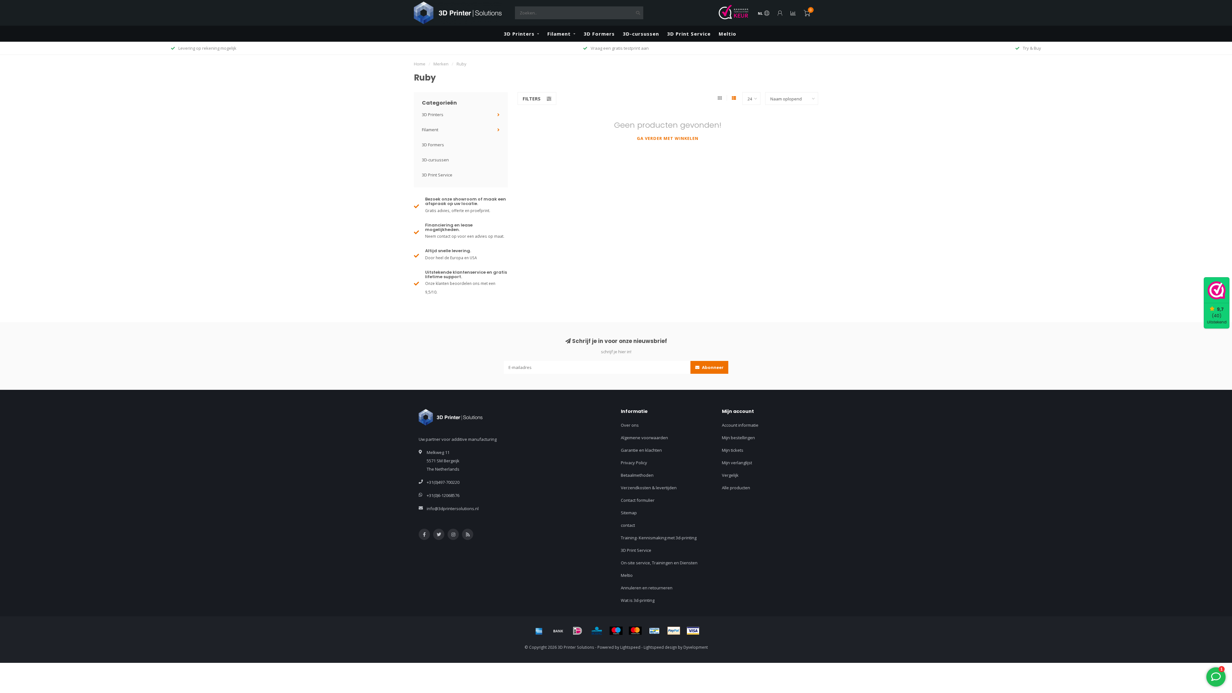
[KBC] (597, 631)
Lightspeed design (660, 647)
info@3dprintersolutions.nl (453, 508)
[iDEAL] (577, 631)
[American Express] (539, 631)
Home (419, 64)
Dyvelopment (695, 647)
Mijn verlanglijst (737, 463)
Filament (559, 33)
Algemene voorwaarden (644, 438)
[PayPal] (674, 631)
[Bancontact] (654, 631)
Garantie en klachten (641, 450)
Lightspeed (630, 647)
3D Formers (599, 33)
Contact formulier (637, 500)
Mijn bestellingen (738, 438)
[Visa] (693, 631)
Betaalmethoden (637, 475)
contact (628, 525)
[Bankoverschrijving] (558, 631)
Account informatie (740, 425)
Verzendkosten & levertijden (649, 488)
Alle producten (736, 488)
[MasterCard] (635, 631)
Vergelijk (730, 475)
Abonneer (712, 367)
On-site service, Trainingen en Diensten (659, 563)
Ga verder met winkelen (667, 138)
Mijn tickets (732, 450)
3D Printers (519, 33)
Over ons (630, 425)
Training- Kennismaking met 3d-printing (659, 538)
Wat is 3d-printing (637, 600)
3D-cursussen (641, 33)
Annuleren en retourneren (646, 588)
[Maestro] (616, 631)
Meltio (727, 33)
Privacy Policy (634, 463)
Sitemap (629, 513)
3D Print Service (689, 33)
